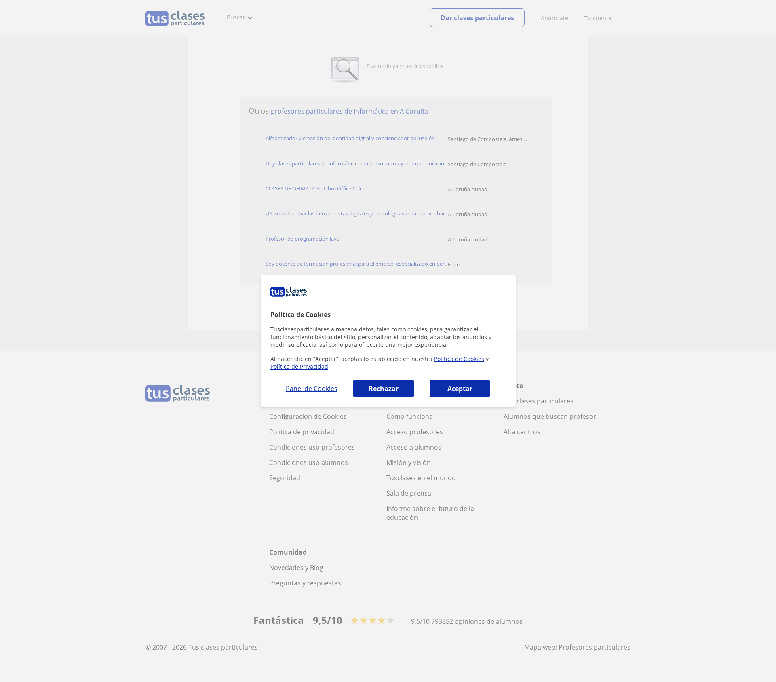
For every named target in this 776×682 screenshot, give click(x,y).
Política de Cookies (459, 359)
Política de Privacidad (299, 366)
